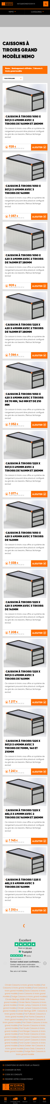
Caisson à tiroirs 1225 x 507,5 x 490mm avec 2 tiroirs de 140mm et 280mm (24, 467)
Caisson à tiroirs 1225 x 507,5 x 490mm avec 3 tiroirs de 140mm (22, 675)
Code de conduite (13, 1074)
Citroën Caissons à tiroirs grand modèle (22, 985)
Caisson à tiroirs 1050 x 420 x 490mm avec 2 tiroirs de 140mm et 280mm (24, 259)
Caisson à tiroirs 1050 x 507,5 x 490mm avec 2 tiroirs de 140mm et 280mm (24, 120)
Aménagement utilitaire (22, 68)
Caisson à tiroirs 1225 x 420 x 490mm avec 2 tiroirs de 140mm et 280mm (24, 328)
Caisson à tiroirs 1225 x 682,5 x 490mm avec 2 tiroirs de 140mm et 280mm (24, 814)
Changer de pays (13, 1070)
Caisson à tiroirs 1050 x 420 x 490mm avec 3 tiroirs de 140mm (24, 537)
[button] (13, 78)
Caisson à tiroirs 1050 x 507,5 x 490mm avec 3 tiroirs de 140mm (23, 190)
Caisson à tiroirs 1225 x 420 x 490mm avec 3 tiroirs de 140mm (24, 606)
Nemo (7, 68)
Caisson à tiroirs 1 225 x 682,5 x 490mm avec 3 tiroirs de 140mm (23, 883)
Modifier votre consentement (19, 1079)
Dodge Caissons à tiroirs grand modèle (28, 996)
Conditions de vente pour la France (22, 1065)
